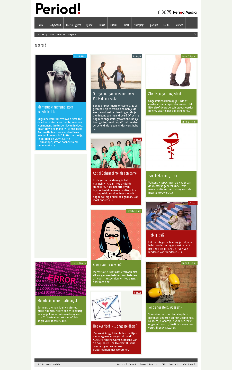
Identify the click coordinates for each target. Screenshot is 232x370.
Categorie (71, 34)
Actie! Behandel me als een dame (115, 173)
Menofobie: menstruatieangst (57, 300)
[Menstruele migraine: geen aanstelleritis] (60, 100)
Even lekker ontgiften (162, 175)
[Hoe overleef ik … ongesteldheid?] (106, 319)
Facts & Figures (189, 56)
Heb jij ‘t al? (156, 235)
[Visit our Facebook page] (158, 14)
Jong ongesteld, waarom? (165, 307)
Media (166, 25)
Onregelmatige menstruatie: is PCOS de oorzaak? (113, 96)
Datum (52, 34)
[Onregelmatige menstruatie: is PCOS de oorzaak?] (116, 87)
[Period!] (57, 13)
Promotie (133, 364)
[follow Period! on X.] (163, 14)
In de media (174, 364)
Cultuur (113, 25)
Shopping (139, 25)
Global (126, 25)
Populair (61, 34)
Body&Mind (55, 25)
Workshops (188, 364)
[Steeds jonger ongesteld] (171, 87)
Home (40, 25)
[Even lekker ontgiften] (171, 169)
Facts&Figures (73, 25)
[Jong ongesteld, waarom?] (171, 301)
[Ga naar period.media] (185, 14)
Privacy (143, 364)
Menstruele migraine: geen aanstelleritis (56, 109)
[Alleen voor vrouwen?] (116, 258)
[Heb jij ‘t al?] (171, 228)
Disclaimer (154, 364)
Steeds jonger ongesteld (164, 93)
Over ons (121, 364)
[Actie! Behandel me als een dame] (116, 166)
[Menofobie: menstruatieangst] (60, 294)
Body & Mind (80, 56)
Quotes (90, 25)
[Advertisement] (60, 206)
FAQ (164, 364)
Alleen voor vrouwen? (107, 264)
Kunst (102, 25)
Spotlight (153, 25)
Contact (179, 25)
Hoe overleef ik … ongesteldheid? (115, 326)
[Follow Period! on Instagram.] (169, 14)
